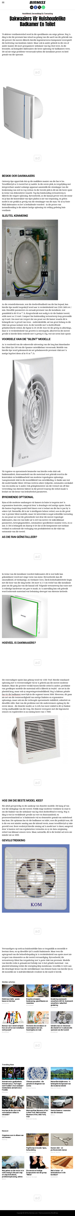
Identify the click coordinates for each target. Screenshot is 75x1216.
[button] (3, 2)
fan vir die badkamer (11, 694)
